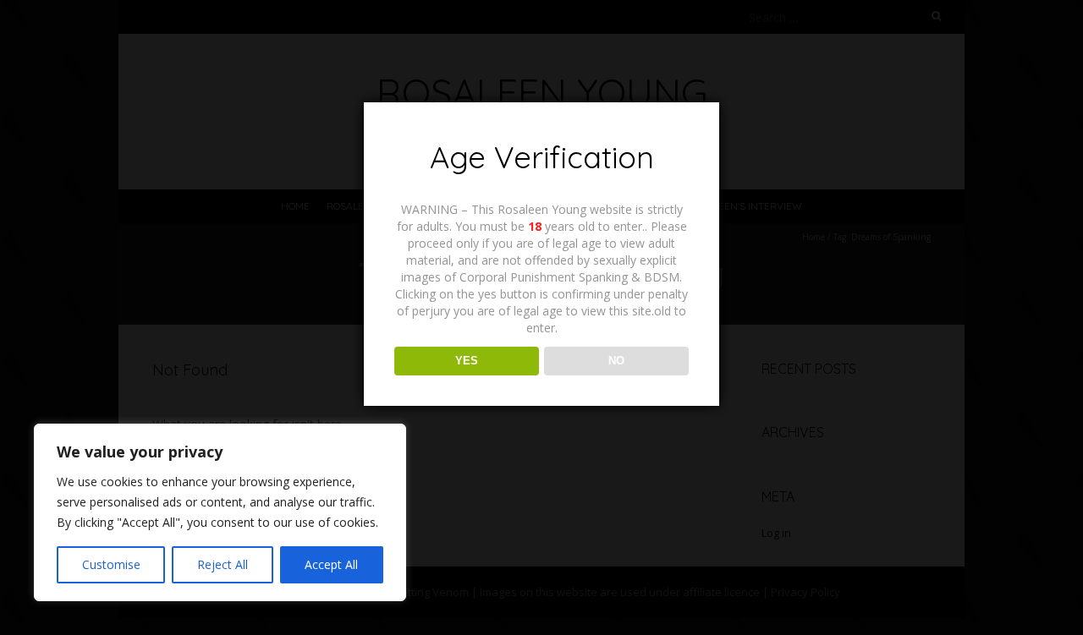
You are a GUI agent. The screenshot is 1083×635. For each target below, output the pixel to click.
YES (466, 360)
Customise (111, 564)
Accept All (331, 564)
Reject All (222, 564)
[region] (220, 512)
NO (616, 360)
